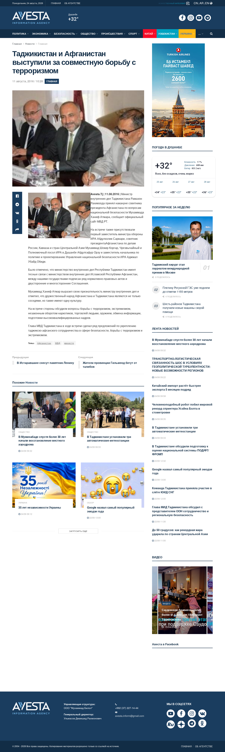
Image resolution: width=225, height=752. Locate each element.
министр (69, 343)
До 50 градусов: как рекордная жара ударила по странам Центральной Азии (180, 532)
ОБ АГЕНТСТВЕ (72, 3)
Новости (30, 43)
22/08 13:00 (95, 517)
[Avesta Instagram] (192, 713)
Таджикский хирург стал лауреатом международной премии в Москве (170, 268)
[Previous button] (154, 600)
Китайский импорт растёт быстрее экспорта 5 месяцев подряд (176, 387)
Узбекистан (166, 33)
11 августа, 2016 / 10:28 (27, 81)
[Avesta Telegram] (192, 723)
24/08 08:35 (160, 418)
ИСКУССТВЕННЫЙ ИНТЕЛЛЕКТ (172, 3)
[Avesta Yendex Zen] (181, 724)
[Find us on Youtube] (199, 18)
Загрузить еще (78, 531)
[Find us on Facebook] (182, 18)
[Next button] (210, 600)
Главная (17, 43)
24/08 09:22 (160, 377)
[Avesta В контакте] (202, 713)
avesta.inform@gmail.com (129, 716)
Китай (149, 33)
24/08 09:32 (26, 450)
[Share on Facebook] (17, 196)
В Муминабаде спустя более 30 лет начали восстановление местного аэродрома (42, 440)
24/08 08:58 (160, 395)
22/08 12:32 (160, 460)
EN (207, 3)
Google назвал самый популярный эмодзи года (110, 509)
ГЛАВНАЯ (56, 3)
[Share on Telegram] (17, 204)
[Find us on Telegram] (207, 18)
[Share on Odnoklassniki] (17, 221)
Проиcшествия (112, 33)
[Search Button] (211, 33)
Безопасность (64, 33)
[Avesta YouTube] (171, 713)
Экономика (40, 33)
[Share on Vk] (17, 213)
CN (196, 3)
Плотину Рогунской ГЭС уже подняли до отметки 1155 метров (186, 290)
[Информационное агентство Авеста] (31, 17)
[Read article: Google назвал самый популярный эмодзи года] (112, 485)
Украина (186, 33)
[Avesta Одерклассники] (202, 723)
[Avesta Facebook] (181, 713)
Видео (166, 608)
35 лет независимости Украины (39, 507)
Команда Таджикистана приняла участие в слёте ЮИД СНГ (182, 490)
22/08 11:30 (160, 521)
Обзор (90, 503)
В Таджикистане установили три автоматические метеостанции (109, 439)
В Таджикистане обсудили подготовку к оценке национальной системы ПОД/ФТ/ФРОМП (180, 450)
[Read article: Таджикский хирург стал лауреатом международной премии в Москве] (182, 238)
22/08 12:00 (160, 498)
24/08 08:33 (95, 446)
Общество (88, 33)
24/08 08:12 (26, 513)
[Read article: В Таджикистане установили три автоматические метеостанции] (112, 414)
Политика (19, 33)
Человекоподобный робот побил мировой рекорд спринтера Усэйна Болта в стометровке (182, 408)
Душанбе (72, 14)
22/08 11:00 (160, 540)
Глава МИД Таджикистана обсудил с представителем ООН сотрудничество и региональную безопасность (180, 511)
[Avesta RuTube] (171, 724)
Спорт (132, 33)
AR (202, 3)
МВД (57, 343)
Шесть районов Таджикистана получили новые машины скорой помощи (183, 308)
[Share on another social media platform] (17, 230)
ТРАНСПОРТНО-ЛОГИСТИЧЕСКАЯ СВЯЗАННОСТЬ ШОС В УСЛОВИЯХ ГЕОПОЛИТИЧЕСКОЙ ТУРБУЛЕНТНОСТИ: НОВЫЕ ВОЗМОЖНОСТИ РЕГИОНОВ (181, 364)
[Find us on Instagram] (190, 18)
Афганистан (44, 343)
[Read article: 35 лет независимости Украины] (44, 485)
